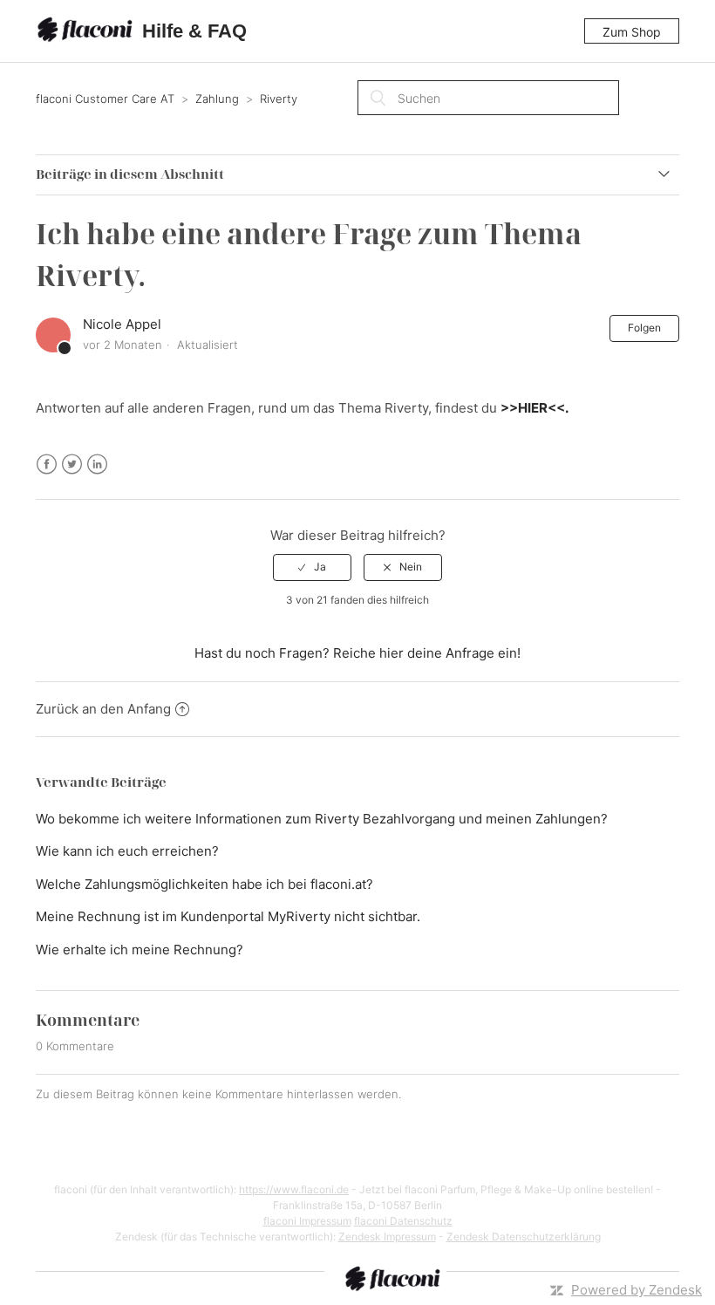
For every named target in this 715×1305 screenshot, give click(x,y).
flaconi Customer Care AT (105, 99)
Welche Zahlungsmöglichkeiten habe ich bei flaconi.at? (204, 884)
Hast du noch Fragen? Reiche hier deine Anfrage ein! (357, 653)
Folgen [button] (644, 327)
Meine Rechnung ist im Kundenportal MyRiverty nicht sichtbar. (228, 916)
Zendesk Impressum (387, 1236)
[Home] (87, 31)
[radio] (312, 567)
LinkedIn (97, 464)
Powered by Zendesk (636, 1289)
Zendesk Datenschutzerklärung (523, 1236)
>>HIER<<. (534, 408)
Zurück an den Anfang (103, 708)
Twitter (72, 464)
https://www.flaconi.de (294, 1189)
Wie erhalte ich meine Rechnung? (139, 949)
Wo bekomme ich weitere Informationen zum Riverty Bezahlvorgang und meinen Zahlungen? (322, 818)
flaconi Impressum (307, 1220)
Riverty (278, 99)
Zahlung (217, 99)
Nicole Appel (122, 324)
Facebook (47, 464)
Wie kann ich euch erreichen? (127, 851)
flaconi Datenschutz (403, 1220)
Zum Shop (632, 31)
